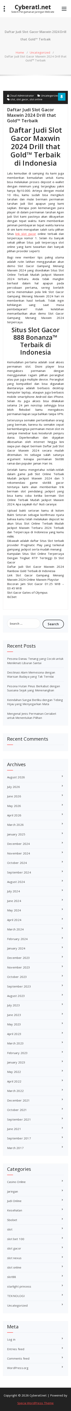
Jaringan (12, 1191)
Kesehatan (14, 1210)
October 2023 (17, 977)
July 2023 (13, 1005)
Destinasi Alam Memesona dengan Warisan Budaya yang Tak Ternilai (31, 674)
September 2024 (19, 872)
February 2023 (17, 1053)
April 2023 (14, 1034)
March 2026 (15, 825)
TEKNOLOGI (16, 1296)
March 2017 (15, 1148)
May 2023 (14, 1024)
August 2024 (16, 882)
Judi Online (14, 1201)
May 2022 (14, 1072)
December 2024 (18, 844)
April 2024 (14, 920)
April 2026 (14, 815)
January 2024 (16, 948)
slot (12, 99)
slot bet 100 (15, 1239)
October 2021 (17, 1110)
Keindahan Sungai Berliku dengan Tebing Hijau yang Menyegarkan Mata (35, 702)
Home (20, 52)
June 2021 (14, 1129)
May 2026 (14, 806)
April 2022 (14, 1081)
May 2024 (14, 910)
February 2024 (17, 939)
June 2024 (14, 901)
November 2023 (18, 967)
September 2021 (19, 1119)
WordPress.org (18, 1368)
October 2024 (17, 863)
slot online (36, 99)
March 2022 (15, 1091)
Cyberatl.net (33, 7)
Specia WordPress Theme (35, 1403)
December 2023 (18, 958)
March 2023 (15, 1043)
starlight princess (19, 1286)
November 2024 (18, 853)
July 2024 (13, 891)
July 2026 (13, 787)
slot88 (11, 1277)
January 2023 (16, 1062)
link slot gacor (25, 234)
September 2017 (19, 1138)
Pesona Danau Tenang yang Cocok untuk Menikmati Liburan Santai (35, 661)
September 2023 (19, 986)
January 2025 (16, 834)
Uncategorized (40, 52)
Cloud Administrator (21, 95)
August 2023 (16, 996)
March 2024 (15, 929)
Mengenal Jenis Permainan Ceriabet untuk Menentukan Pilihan (31, 716)
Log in (11, 1339)
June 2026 (14, 796)
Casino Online (16, 1182)
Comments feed (18, 1358)
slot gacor (22, 99)
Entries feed (15, 1349)
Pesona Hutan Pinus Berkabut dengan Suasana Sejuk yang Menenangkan (33, 688)
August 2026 (16, 777)
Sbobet (12, 1220)
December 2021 (18, 1100)
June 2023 (14, 1015)
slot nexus (14, 1258)
